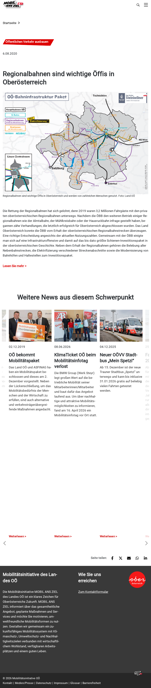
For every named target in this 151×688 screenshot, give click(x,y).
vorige (4, 543)
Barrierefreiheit (91, 683)
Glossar (75, 683)
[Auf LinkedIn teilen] (144, 559)
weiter (146, 543)
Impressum (61, 683)
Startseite (9, 23)
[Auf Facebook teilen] (111, 559)
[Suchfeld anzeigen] (138, 5)
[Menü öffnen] (146, 5)
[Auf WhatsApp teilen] (136, 559)
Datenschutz (43, 683)
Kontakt (7, 683)
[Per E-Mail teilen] (127, 559)
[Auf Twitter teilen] (119, 559)
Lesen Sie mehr (13, 266)
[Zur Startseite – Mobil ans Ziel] (13, 4)
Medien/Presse (24, 683)
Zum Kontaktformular (93, 592)
